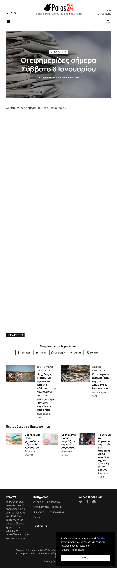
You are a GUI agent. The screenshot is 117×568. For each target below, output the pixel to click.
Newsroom (46, 77)
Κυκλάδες (38, 512)
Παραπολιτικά (56, 512)
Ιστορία (56, 506)
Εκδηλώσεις (53, 501)
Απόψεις (38, 501)
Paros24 (52, 550)
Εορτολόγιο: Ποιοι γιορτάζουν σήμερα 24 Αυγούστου (32, 441)
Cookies (100, 538)
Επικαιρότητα (58, 52)
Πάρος (37, 517)
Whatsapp (60, 353)
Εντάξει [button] (85, 557)
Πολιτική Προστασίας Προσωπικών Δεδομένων (38, 553)
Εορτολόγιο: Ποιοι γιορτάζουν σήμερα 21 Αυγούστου (68, 441)
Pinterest (94, 353)
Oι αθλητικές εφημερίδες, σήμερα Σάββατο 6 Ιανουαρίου (101, 381)
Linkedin (78, 353)
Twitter (42, 353)
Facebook (25, 353)
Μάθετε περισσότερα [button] (72, 550)
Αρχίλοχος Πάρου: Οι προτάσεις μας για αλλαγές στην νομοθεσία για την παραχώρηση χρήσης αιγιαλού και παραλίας (46, 392)
